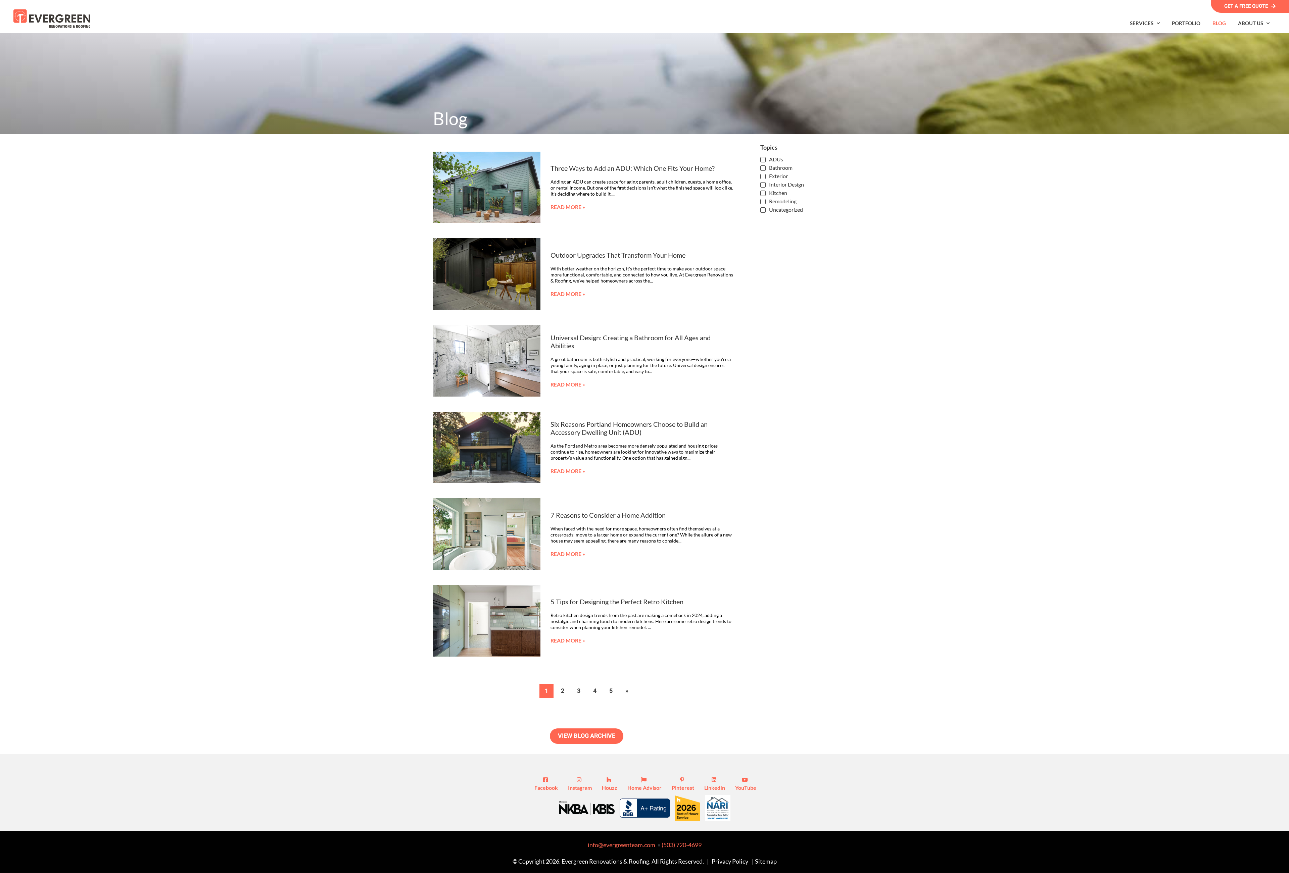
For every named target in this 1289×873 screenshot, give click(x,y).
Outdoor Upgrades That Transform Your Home (618, 255)
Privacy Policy (730, 861)
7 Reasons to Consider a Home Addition (608, 515)
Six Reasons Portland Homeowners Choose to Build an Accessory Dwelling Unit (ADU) (629, 428)
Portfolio (1186, 23)
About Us (1250, 23)
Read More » (568, 207)
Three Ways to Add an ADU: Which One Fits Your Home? (633, 168)
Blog (1219, 23)
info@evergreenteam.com (621, 845)
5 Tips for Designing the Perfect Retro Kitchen (617, 602)
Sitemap (766, 861)
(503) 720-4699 (682, 845)
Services (1141, 23)
